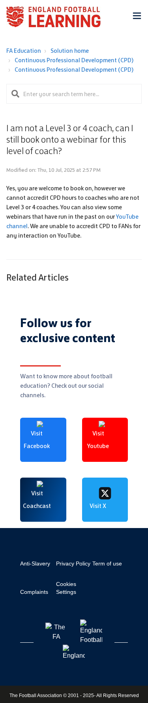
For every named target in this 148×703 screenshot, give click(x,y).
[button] (137, 17)
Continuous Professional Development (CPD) (74, 60)
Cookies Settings (66, 588)
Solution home (70, 50)
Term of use (107, 563)
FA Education (23, 50)
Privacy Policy (73, 563)
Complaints (34, 592)
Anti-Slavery (35, 563)
